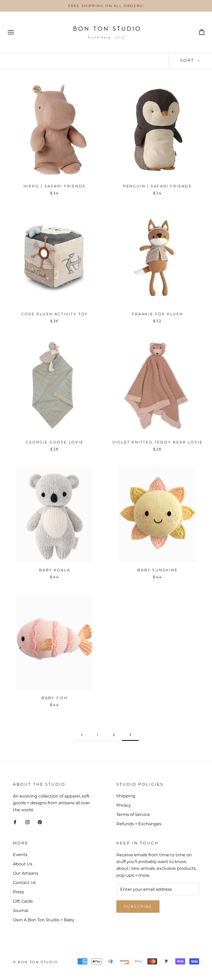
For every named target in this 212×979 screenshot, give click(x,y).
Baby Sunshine (157, 570)
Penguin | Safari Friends (157, 186)
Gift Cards (23, 901)
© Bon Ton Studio (35, 962)
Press (18, 891)
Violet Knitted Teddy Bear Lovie (157, 442)
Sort (188, 60)
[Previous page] (82, 735)
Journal (20, 910)
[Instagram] (27, 822)
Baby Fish (54, 698)
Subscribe (138, 906)
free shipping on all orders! (106, 6)
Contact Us (24, 882)
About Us (22, 863)
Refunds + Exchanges (138, 823)
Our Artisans (25, 873)
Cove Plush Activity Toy (54, 314)
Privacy (123, 805)
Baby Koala (54, 570)
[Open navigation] (11, 32)
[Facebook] (15, 822)
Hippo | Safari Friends (55, 186)
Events (20, 854)
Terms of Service (133, 814)
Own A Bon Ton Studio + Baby (43, 919)
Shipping (125, 795)
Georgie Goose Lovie (54, 442)
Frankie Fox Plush (157, 314)
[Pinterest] (40, 822)
